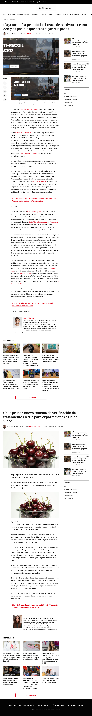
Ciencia (50, 14)
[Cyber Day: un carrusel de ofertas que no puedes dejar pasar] (50, 671)
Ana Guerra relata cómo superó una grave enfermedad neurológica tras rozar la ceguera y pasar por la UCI (50, 658)
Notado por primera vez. (24, 133)
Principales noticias (34, 426)
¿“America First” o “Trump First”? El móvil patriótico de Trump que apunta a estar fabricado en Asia (11, 384)
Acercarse (14, 101)
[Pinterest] (5, 95)
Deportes (65, 14)
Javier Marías (12, 33)
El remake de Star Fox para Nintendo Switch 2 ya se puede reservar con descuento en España (31, 384)
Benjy (29, 273)
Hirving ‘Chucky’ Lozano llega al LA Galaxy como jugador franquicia (79, 78)
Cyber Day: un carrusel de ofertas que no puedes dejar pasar (50, 680)
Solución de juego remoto (28, 153)
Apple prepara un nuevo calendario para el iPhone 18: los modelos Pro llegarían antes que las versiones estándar (50, 385)
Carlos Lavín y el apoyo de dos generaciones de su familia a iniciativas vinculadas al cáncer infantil (11, 657)
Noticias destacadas (23, 14)
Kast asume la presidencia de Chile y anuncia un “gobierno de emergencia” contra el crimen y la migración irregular (31, 683)
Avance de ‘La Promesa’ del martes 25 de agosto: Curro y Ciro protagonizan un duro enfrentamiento (30, 2)
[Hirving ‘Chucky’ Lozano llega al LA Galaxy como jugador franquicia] (67, 78)
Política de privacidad (70, 99)
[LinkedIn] (5, 91)
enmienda (43, 222)
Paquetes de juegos (39, 182)
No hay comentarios (43, 33)
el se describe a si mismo (29, 110)
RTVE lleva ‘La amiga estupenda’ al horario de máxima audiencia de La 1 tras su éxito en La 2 (80, 54)
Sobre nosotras (68, 105)
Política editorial (68, 102)
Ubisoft (22, 273)
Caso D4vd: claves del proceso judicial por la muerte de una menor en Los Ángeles (11, 681)
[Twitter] (5, 87)
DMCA (65, 93)
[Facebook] (5, 83)
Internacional (35, 14)
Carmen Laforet (13, 426)
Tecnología (57, 14)
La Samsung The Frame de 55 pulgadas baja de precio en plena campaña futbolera (50, 358)
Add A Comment (31, 397)
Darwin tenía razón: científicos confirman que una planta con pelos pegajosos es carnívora (11, 359)
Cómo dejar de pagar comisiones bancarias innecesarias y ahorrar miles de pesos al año (31, 656)
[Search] (89, 14)
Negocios (43, 14)
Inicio (13, 14)
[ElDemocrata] (46, 8)
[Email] (5, 99)
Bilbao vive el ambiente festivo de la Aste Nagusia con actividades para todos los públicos (80, 41)
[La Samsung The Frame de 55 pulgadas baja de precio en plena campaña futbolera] (50, 348)
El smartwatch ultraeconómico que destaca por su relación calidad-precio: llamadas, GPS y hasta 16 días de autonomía (31, 360)
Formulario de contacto (70, 96)
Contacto (83, 14)
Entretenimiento (74, 14)
